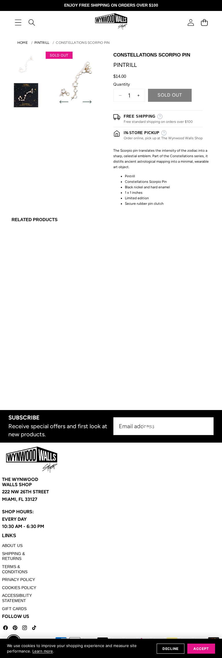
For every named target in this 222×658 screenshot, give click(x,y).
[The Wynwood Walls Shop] (111, 22)
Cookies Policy (19, 587)
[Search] (31, 22)
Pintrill (41, 43)
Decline (170, 648)
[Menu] (18, 22)
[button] (204, 22)
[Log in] (190, 22)
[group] (26, 64)
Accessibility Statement (17, 598)
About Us (12, 545)
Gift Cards (14, 608)
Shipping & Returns (13, 556)
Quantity (121, 84)
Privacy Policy (18, 579)
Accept (201, 648)
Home (22, 43)
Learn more (42, 651)
